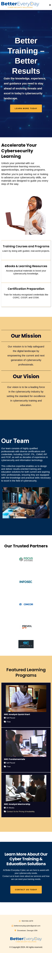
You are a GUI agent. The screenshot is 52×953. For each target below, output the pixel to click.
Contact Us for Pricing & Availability (21, 811)
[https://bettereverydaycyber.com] (20, 5)
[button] (50, 5)
